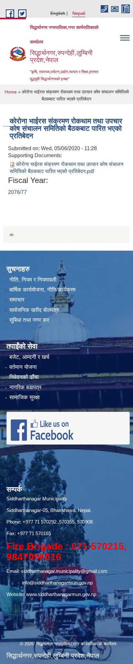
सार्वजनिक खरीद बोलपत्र (34, 310)
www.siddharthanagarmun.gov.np (61, 594)
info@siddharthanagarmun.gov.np (57, 582)
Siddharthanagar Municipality (36, 498)
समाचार (16, 300)
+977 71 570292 (39, 521)
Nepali (78, 13)
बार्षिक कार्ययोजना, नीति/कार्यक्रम (42, 290)
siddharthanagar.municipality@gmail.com (64, 571)
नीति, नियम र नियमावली (32, 280)
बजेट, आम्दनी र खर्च (29, 357)
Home (11, 91)
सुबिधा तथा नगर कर (29, 320)
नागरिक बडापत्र (25, 387)
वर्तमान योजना (23, 367)
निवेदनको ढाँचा (24, 377)
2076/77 (17, 192)
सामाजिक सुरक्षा (24, 397)
